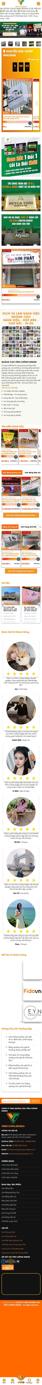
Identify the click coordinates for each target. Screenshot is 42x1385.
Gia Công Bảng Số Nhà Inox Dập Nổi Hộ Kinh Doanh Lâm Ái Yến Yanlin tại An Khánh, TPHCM (11, 554)
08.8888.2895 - (19, 1141)
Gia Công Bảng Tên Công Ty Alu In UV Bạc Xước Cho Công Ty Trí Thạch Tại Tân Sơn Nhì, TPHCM (30, 554)
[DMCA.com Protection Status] (8, 1267)
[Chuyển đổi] (7, 1037)
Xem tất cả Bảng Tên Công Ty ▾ (21, 571)
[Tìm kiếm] (38, 3)
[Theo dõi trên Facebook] (3, 1261)
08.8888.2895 (30, 1141)
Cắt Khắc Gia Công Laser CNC (14, 1244)
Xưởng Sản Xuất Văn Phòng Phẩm (15, 1253)
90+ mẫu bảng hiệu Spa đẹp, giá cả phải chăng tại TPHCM (30, 609)
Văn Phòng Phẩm (8, 1232)
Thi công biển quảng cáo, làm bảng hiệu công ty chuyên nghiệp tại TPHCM (11, 610)
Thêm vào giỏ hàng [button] (7, 123)
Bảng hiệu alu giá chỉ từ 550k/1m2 (21, 292)
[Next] (36, 103)
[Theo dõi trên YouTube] (18, 1261)
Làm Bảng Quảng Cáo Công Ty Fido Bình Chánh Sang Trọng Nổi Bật (28, 452)
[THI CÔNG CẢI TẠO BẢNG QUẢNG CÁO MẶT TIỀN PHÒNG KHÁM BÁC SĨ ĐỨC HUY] (30, 486)
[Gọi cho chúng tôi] (14, 1261)
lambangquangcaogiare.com (21, 1153)
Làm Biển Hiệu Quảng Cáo (12, 1240)
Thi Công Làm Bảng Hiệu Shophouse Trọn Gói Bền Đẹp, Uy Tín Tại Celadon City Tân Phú (11, 500)
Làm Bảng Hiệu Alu (9, 1236)
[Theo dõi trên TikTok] (7, 1261)
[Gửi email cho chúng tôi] (10, 1261)
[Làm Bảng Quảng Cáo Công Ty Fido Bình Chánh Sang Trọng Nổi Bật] (28, 438)
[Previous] (5, 103)
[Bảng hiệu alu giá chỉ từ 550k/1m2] (21, 268)
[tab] (12, 472)
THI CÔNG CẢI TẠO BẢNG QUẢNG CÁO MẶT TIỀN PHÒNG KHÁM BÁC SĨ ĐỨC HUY (31, 500)
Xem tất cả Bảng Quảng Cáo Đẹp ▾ (21, 515)
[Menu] (3, 3)
